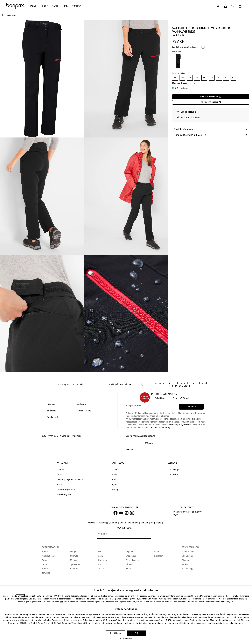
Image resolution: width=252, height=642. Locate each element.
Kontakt (60, 470)
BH (99, 564)
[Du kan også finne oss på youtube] (121, 513)
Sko (99, 552)
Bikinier (185, 560)
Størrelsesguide (64, 494)
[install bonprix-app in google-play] (73, 444)
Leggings (74, 552)
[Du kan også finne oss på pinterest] (127, 513)
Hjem (65, 6)
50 (219, 77)
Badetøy (74, 568)
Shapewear (131, 556)
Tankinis (185, 564)
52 (226, 77)
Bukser (45, 568)
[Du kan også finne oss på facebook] (115, 513)
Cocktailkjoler (48, 556)
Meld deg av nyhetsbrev (180, 425)
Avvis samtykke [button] (126, 638)
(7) (183, 35)
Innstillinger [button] (115, 633)
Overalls (74, 556)
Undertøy (102, 560)
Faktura (129, 449)
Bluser (129, 564)
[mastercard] (130, 443)
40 (182, 77)
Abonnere (191, 406)
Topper (45, 560)
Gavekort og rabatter (66, 489)
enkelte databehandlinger (75, 596)
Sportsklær (75, 564)
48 (211, 77)
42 (190, 77)
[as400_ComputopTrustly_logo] (149, 443)
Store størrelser (133, 560)
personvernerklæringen (178, 623)
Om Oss (145, 523)
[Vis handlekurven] (240, 8)
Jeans (45, 564)
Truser (101, 568)
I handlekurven (209, 96)
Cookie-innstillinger (129, 523)
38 (175, 77)
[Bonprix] (15, 8)
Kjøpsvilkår (91, 523)
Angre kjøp (156, 523)
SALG (100, 556)
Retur (59, 484)
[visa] (138, 443)
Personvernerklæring (160, 427)
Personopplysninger (108, 523)
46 (204, 77)
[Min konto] (225, 8)
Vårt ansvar (173, 474)
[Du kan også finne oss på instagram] (132, 513)
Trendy (76, 6)
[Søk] (218, 6)
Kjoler (45, 552)
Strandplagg (187, 568)
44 (197, 77)
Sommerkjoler (188, 552)
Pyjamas (130, 552)
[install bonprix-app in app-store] (52, 444)
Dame (33, 6)
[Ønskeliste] (233, 8)
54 (233, 77)
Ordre (59, 474)
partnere (20, 596)
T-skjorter (158, 556)
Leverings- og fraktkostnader (70, 479)
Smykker (46, 573)
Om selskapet (174, 470)
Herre (44, 6)
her (61, 601)
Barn (55, 6)
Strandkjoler (187, 556)
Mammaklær (76, 560)
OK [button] (136, 633)
